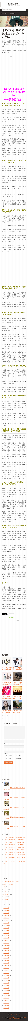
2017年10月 (6, 920)
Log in (19, 1018)
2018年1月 (6, 915)
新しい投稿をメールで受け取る (13, 759)
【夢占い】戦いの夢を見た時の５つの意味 (14, 842)
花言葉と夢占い (14, 3)
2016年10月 (6, 943)
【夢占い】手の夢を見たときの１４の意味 (14, 844)
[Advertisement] (14, 71)
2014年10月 (6, 1003)
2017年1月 (6, 938)
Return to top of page (16, 1014)
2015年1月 (6, 995)
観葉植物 (6, 899)
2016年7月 (6, 950)
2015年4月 (6, 988)
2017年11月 (6, 918)
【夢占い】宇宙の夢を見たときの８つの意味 (14, 854)
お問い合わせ (12, 13)
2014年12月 (6, 998)
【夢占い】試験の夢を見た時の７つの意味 (14, 849)
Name (5, 743)
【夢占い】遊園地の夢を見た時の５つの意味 (14, 837)
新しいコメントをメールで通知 (13, 755)
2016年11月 (6, 940)
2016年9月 (6, 945)
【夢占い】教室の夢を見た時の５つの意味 (14, 852)
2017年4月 (6, 930)
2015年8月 (6, 978)
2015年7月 (6, 980)
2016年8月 (6, 948)
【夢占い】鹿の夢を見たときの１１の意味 (14, 847)
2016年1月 (6, 965)
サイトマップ (19, 13)
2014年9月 (6, 1005)
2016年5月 (6, 955)
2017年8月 (6, 925)
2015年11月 (6, 970)
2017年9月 (6, 923)
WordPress (15, 1018)
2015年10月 (6, 973)
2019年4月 (6, 910)
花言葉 (2, 13)
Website (6, 753)
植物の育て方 (7, 894)
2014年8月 (6, 1008)
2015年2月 (6, 993)
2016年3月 (6, 960)
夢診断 (5, 891)
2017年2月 (6, 935)
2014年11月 (6, 1000)
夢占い (6, 13)
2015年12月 (6, 968)
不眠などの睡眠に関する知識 (11, 881)
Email (5, 749)
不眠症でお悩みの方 (8, 884)
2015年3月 (6, 990)
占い (5, 886)
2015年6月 (6, 983)
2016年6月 (6, 953)
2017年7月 (6, 928)
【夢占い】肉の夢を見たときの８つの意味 (14, 839)
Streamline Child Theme (15, 1017)
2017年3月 (6, 933)
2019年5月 (6, 908)
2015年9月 (6, 975)
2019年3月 (6, 913)
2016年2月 (6, 963)
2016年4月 (6, 958)
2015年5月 (6, 985)
